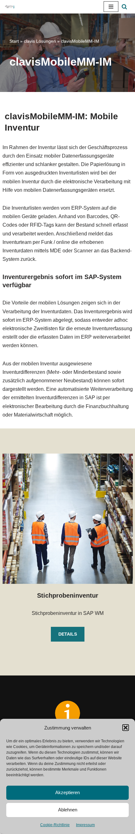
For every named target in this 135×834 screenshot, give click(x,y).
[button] (125, 727)
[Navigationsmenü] (111, 6)
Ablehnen (67, 809)
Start (14, 41)
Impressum (85, 825)
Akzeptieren (67, 792)
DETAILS (67, 634)
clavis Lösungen (40, 41)
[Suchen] (124, 6)
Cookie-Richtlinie (55, 825)
